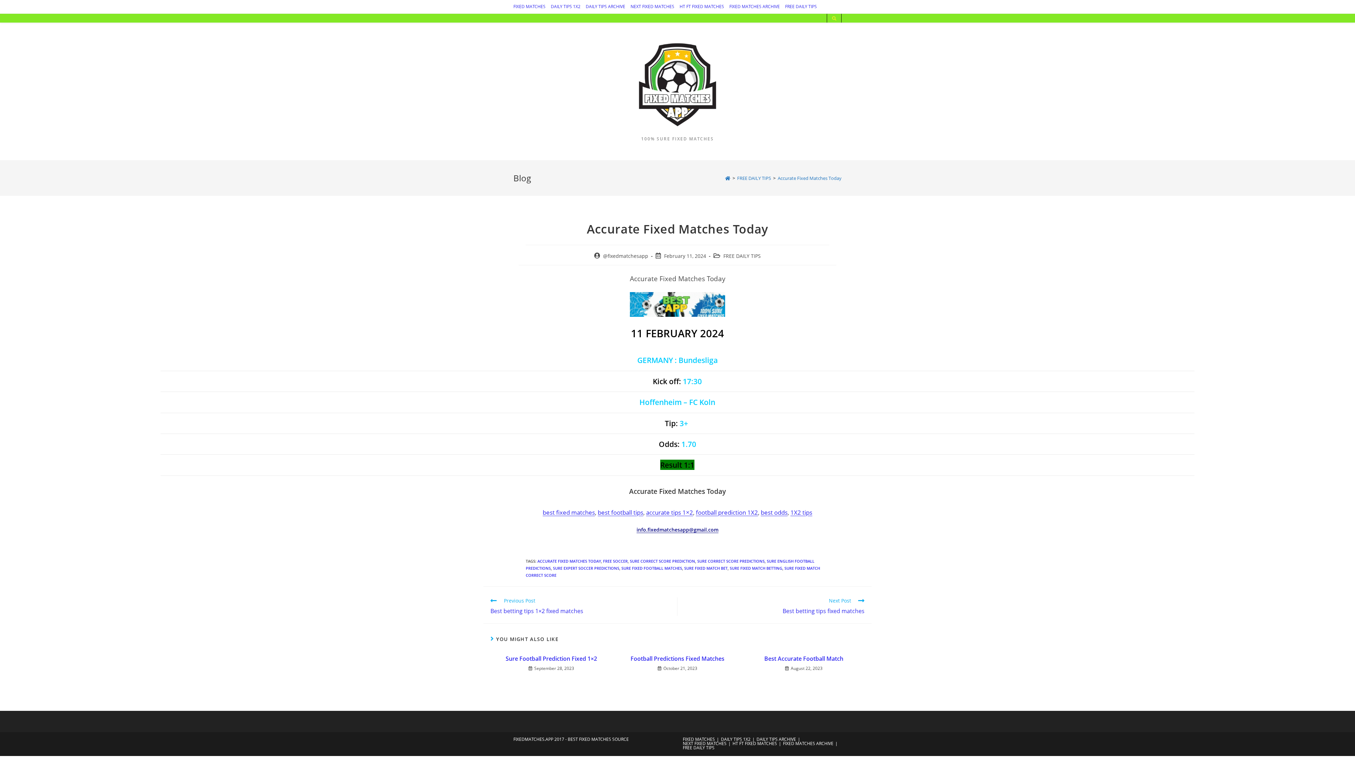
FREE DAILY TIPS (801, 7)
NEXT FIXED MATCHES (652, 7)
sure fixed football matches (651, 568)
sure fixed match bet (706, 568)
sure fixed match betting (756, 568)
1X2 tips (801, 512)
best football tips (620, 512)
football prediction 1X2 (727, 512)
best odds (774, 512)
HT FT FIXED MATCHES (702, 7)
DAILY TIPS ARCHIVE (605, 7)
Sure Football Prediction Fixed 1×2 (551, 659)
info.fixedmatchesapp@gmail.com (677, 529)
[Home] (727, 178)
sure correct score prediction (662, 561)
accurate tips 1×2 (669, 512)
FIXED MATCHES (529, 7)
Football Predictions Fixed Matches (677, 659)
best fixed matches (569, 512)
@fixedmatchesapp (625, 256)
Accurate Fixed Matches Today (569, 561)
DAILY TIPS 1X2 (565, 7)
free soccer (615, 561)
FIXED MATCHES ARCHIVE (754, 7)
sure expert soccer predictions (586, 568)
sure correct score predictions (731, 561)
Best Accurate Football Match (803, 659)
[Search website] (834, 19)
